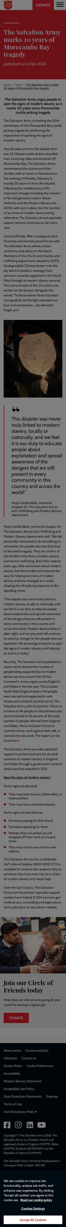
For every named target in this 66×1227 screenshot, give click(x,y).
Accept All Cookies (33, 1220)
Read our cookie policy (36, 1200)
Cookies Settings (33, 1208)
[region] (33, 1198)
